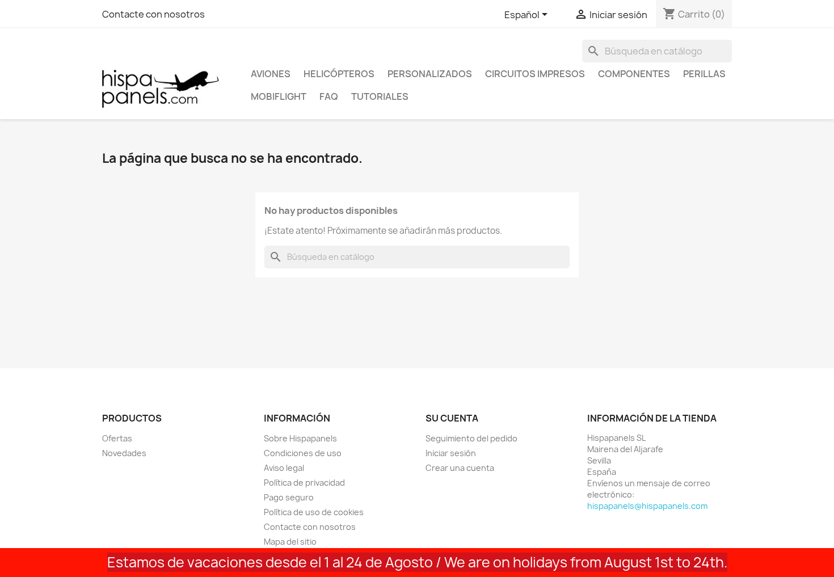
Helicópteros (339, 74)
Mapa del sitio (290, 541)
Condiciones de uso (303, 453)
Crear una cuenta (460, 467)
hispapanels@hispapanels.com (647, 505)
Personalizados (429, 74)
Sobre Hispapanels (300, 438)
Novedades (124, 453)
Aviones (270, 74)
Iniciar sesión (451, 453)
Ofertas (117, 438)
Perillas (704, 74)
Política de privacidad (304, 482)
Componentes (634, 74)
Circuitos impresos (535, 74)
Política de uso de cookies (314, 512)
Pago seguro (289, 497)
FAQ (328, 96)
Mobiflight (278, 96)
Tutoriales (379, 96)
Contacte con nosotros (153, 14)
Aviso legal (284, 467)
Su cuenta (452, 418)
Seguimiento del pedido (471, 438)
